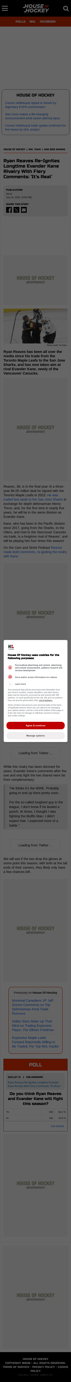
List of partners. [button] (46, 700)
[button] (35, 684)
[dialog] (36, 691)
